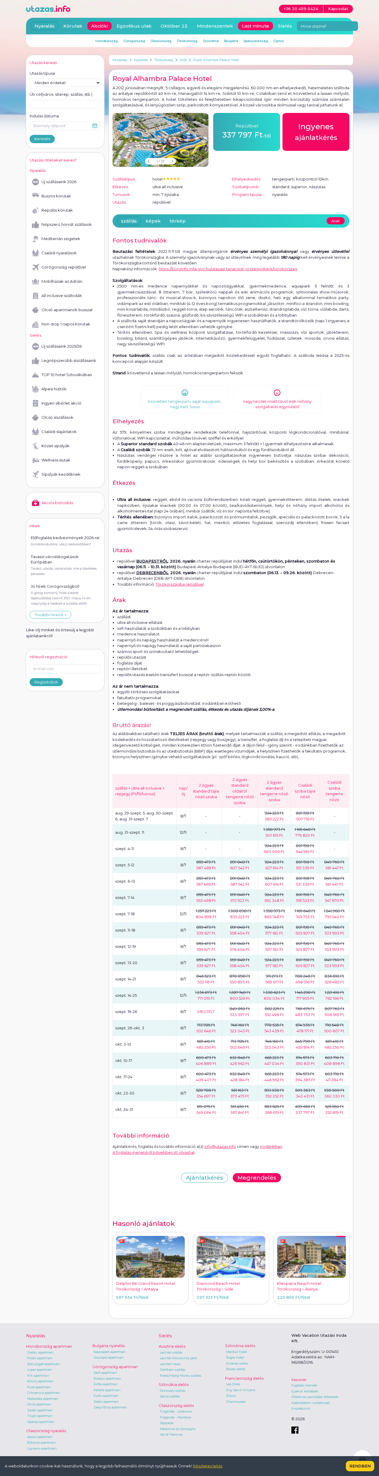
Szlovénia (211, 41)
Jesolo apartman (40, 1437)
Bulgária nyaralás (108, 1345)
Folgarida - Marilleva (175, 1417)
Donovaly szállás (172, 1391)
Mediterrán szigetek (60, 238)
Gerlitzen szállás (172, 1370)
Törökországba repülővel (180, 584)
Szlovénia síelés (240, 1345)
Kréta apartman (106, 1384)
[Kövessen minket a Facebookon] (294, 1430)
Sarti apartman (105, 1372)
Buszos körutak (56, 196)
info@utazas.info (220, 1146)
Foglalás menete (304, 1385)
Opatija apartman (40, 1422)
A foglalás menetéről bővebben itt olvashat (154, 1152)
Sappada (167, 1423)
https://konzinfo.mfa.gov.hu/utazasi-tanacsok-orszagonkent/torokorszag (228, 268)
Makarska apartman (43, 1399)
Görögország (134, 41)
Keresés (42, 138)
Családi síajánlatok (59, 431)
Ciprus (278, 41)
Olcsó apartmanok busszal (66, 309)
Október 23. (174, 26)
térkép (178, 221)
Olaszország (160, 41)
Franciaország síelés (244, 1378)
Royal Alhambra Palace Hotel (216, 60)
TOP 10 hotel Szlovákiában (66, 374)
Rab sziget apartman (43, 1364)
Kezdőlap (120, 60)
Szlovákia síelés (174, 1384)
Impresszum (301, 1408)
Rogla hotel (235, 1357)
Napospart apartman (110, 1352)
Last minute (255, 26)
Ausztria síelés (172, 1346)
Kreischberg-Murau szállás (180, 1375)
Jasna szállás (170, 1396)
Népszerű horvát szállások (66, 224)
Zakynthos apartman (110, 1407)
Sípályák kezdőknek (61, 474)
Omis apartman (39, 1404)
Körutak (72, 26)
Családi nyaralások (59, 252)
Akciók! (99, 26)
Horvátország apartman (49, 1346)
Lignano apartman (42, 1448)
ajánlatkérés (316, 132)
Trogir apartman (40, 1416)
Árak (335, 220)
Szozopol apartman (109, 1357)
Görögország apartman (115, 1366)
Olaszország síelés (176, 1405)
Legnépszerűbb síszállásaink (68, 360)
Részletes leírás (207, 1466)
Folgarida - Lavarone (176, 1411)
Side (183, 60)
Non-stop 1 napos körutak (65, 324)
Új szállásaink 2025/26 (61, 346)
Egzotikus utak (134, 26)
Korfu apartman (106, 1396)
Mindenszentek (215, 26)
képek (153, 221)
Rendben (360, 1466)
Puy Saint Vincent (240, 1390)
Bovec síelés (235, 1369)
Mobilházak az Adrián (61, 281)
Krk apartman (38, 1375)
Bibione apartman (41, 1442)
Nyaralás (140, 60)
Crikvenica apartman (43, 1393)
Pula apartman (39, 1387)
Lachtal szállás (171, 1352)
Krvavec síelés (237, 1363)
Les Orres (233, 1384)
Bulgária (231, 41)
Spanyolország (255, 41)
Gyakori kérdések (304, 1391)
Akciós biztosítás (57, 502)
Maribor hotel (236, 1352)
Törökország (163, 60)
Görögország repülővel (63, 267)
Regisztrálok (46, 682)
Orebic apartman (40, 1352)
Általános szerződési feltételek (314, 1397)
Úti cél (61, 94)
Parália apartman (107, 1390)
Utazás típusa (42, 73)
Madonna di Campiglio (177, 1429)
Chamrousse (235, 1402)
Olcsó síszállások (57, 417)
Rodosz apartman (107, 1378)
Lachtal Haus (170, 1364)
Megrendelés (256, 1177)
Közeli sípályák (55, 445)
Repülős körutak (57, 210)
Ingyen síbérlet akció (61, 403)
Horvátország (106, 41)
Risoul (231, 1396)
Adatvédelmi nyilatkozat (310, 1403)
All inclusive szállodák (61, 295)
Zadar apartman (40, 1410)
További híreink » (50, 614)
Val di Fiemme (171, 1434)
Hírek (35, 525)
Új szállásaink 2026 (58, 181)
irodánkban (271, 1146)
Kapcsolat (298, 1380)
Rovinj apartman (40, 1381)
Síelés (285, 26)
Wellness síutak (55, 460)
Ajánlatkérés (204, 1177)
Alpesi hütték (54, 388)
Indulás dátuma (44, 116)
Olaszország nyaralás (46, 1430)
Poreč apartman (39, 1358)
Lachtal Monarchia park (178, 1358)
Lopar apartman (39, 1370)
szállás (129, 221)
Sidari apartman (106, 1402)
